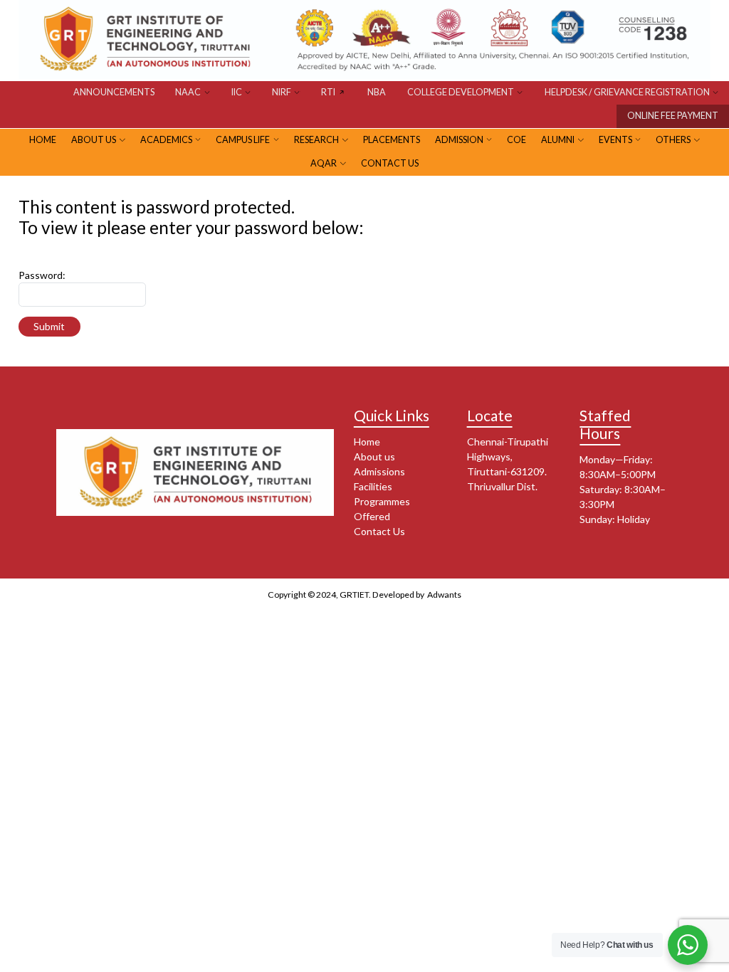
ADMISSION (459, 139)
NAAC (188, 92)
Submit (49, 326)
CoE (516, 139)
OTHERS (673, 139)
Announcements (113, 92)
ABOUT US (93, 139)
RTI (328, 92)
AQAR (323, 163)
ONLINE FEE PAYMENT (672, 115)
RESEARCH (316, 139)
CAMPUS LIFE (243, 139)
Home (367, 441)
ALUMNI (558, 139)
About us (374, 456)
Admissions (379, 471)
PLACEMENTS (391, 139)
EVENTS (615, 139)
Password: (42, 275)
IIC (236, 92)
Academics (166, 139)
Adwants (443, 594)
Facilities (373, 486)
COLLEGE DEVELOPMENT (460, 92)
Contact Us (390, 163)
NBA (376, 92)
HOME (42, 139)
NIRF (281, 92)
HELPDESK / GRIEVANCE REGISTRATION (627, 92)
